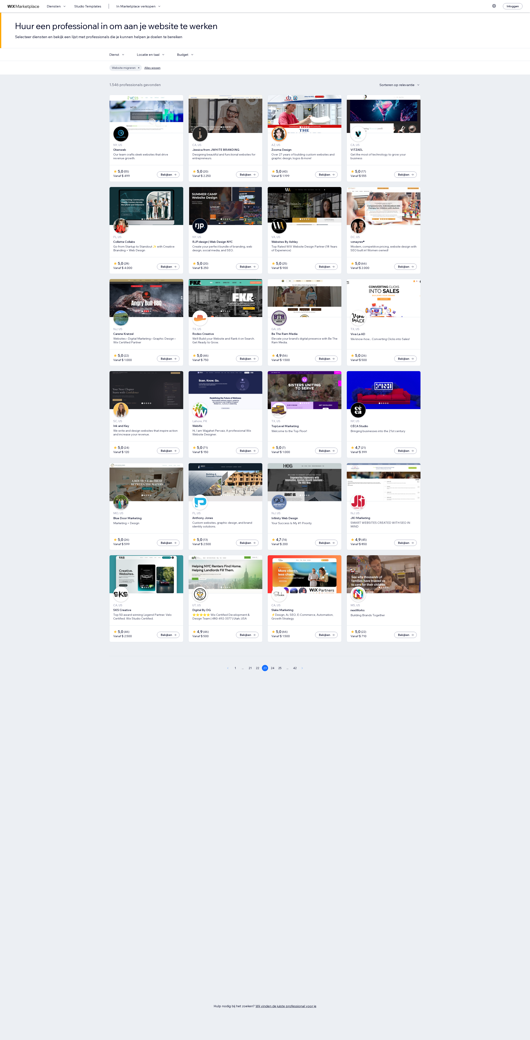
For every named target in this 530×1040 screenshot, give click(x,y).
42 (295, 668)
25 (280, 668)
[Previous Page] (228, 668)
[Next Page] (302, 668)
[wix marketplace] (23, 6)
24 (272, 668)
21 (250, 668)
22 (257, 668)
